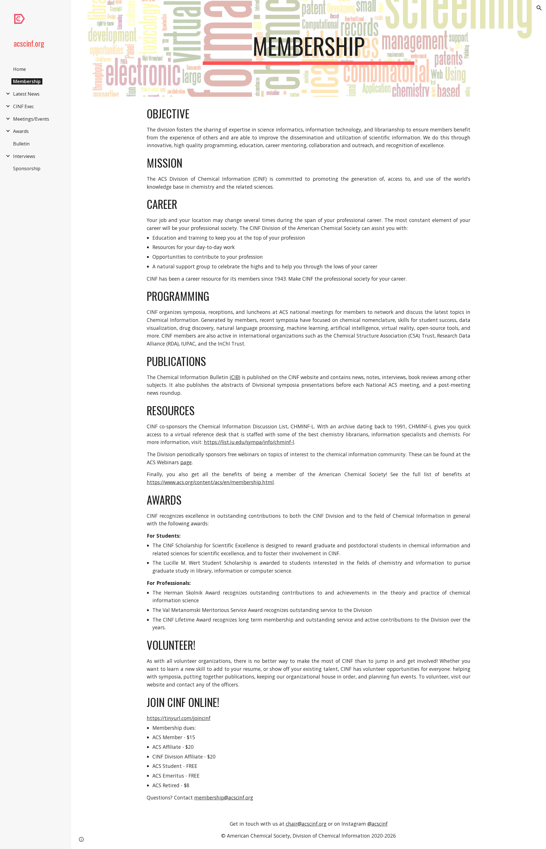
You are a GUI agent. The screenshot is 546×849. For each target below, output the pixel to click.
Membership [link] (27, 81)
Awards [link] (21, 131)
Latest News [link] (26, 94)
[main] (308, 48)
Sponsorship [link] (26, 168)
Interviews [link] (24, 156)
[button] (539, 8)
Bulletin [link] (21, 144)
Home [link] (19, 69)
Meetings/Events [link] (31, 119)
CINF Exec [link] (23, 106)
